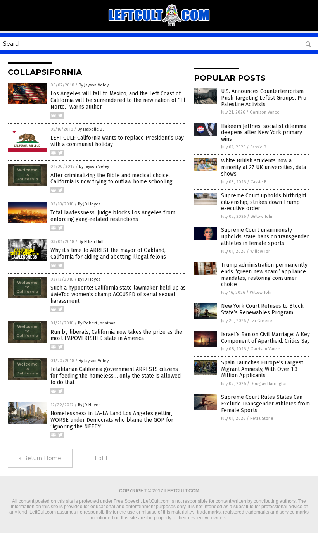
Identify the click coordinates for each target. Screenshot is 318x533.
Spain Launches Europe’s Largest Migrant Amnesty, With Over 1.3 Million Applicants (262, 369)
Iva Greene (261, 320)
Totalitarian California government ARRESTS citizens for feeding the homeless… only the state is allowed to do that (115, 376)
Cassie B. (258, 147)
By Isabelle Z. (91, 129)
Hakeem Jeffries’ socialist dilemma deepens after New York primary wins (263, 133)
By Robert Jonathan (97, 323)
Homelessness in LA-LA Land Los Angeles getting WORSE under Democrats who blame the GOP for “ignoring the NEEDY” (111, 420)
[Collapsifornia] (159, 25)
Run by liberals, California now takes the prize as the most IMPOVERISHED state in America (116, 335)
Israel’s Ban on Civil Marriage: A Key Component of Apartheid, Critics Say (265, 337)
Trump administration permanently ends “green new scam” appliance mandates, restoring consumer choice (264, 275)
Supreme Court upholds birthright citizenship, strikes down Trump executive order (263, 202)
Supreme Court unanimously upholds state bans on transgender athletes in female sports (265, 237)
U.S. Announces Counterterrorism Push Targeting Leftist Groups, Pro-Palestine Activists (265, 98)
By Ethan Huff (91, 241)
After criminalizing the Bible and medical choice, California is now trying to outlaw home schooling (111, 178)
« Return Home (40, 458)
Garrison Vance (265, 112)
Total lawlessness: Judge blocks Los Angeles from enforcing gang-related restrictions (112, 216)
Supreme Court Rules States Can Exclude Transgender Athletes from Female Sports (265, 404)
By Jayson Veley (94, 85)
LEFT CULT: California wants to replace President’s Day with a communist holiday (117, 141)
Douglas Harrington (269, 383)
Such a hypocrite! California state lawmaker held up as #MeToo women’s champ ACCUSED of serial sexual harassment (118, 294)
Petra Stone (261, 418)
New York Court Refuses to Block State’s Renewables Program (262, 309)
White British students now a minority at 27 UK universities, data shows (263, 167)
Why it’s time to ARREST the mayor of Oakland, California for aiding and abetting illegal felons (108, 253)
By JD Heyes (89, 204)
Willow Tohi (261, 216)
